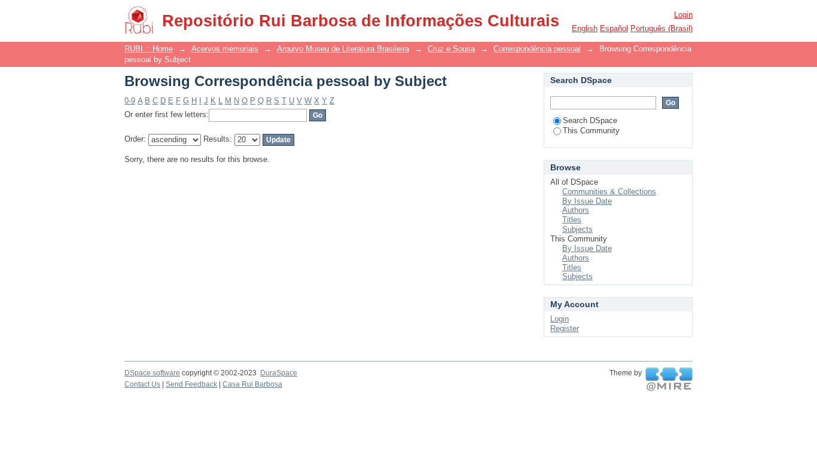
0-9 (129, 100)
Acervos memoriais (224, 48)
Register (564, 328)
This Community (591, 130)
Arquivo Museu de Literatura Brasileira (343, 48)
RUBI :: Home (148, 48)
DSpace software (152, 373)
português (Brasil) (661, 28)
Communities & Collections (609, 191)
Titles (571, 219)
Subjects (577, 229)
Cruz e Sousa (451, 48)
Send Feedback (191, 384)
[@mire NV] (669, 379)
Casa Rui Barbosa (252, 384)
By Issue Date (587, 201)
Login (683, 14)
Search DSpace (590, 120)
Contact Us (142, 384)
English (584, 28)
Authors (575, 210)
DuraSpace (278, 373)
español (614, 28)
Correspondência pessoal (537, 48)
